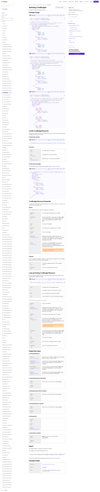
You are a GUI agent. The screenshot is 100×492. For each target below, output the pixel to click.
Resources (41, 134)
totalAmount (32, 267)
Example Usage (72, 23)
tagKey (31, 381)
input (49, 209)
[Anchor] (47, 7)
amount (31, 419)
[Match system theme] (6, 490)
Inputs (71, 32)
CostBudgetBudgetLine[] (34, 237)
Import (70, 40)
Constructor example (73, 29)
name (31, 223)
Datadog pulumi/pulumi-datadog (48, 464)
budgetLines (32, 236)
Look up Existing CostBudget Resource (76, 36)
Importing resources (56, 458)
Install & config (4, 14)
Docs (61, 1)
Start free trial (76, 53)
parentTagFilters (33, 366)
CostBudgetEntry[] (33, 244)
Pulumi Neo (72, 1)
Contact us (87, 1)
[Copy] (64, 19)
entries (31, 242)
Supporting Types (72, 38)
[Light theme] (2, 490)
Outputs (71, 34)
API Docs (3, 16)
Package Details (72, 42)
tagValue (31, 385)
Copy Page (70, 45)
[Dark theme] (4, 490)
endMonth (32, 314)
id (30, 263)
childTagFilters (33, 361)
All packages (4, 9)
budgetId (31, 303)
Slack (77, 1)
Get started (96, 1)
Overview (3, 12)
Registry (65, 1)
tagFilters (32, 372)
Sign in (91, 1)
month (31, 423)
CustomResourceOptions (62, 143)
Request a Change (72, 47)
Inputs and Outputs (59, 203)
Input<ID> (49, 282)
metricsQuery (32, 217)
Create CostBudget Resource (74, 25)
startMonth (32, 341)
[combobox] (7, 5)
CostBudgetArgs (49, 143)
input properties (57, 166)
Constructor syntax (73, 27)
